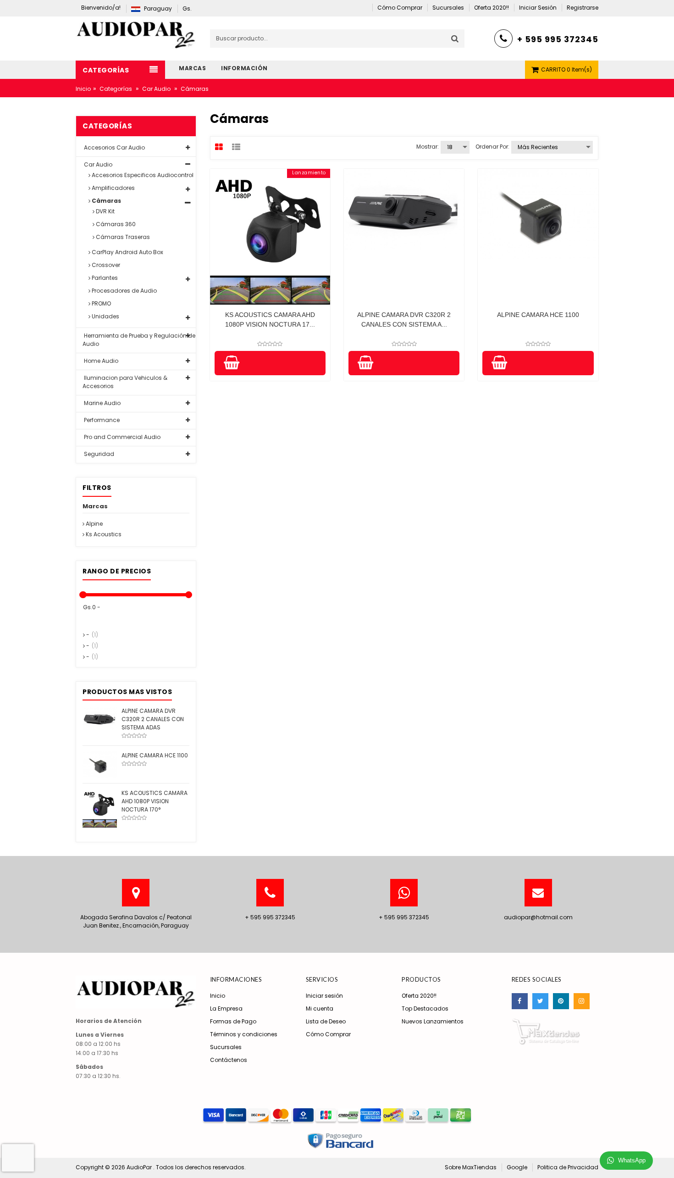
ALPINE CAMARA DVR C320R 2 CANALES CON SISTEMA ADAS (153, 719)
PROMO (100, 303)
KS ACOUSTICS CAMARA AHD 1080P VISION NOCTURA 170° (155, 801)
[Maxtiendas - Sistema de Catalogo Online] (546, 1031)
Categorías (115, 89)
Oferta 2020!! (419, 996)
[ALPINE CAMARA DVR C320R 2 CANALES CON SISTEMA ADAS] (100, 718)
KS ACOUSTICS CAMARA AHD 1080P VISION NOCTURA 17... (270, 319)
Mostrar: (427, 146)
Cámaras (105, 201)
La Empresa (226, 1008)
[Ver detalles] (270, 236)
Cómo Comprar (328, 1034)
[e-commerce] (136, 32)
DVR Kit (104, 211)
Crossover (105, 265)
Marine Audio (102, 403)
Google (517, 1167)
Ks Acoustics (103, 534)
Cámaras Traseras (122, 237)
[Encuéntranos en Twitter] (540, 1001)
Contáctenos (228, 1060)
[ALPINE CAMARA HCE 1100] (100, 764)
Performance (101, 420)
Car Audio (156, 89)
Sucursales (226, 1047)
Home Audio (100, 361)
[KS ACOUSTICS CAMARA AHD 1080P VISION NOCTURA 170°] (100, 807)
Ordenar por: (492, 146)
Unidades (104, 316)
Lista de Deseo (326, 1021)
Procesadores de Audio (123, 290)
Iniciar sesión (324, 996)
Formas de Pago (233, 1021)
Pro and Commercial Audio (121, 437)
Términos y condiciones (243, 1034)
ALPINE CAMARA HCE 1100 (538, 314)
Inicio (83, 89)
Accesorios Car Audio (114, 147)
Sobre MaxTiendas (471, 1167)
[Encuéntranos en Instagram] (582, 1001)
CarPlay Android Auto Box (126, 252)
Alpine (93, 524)
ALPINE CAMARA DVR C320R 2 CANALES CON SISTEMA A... (404, 319)
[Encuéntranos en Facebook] (520, 1001)
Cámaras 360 (115, 224)
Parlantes (104, 278)
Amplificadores (112, 188)
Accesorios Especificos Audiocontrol (141, 175)
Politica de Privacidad (567, 1167)
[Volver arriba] (664, 1161)
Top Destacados (425, 1008)
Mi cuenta (319, 1008)
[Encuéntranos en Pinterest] (561, 1001)
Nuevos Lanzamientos (433, 1021)
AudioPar (140, 1167)
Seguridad (98, 454)
